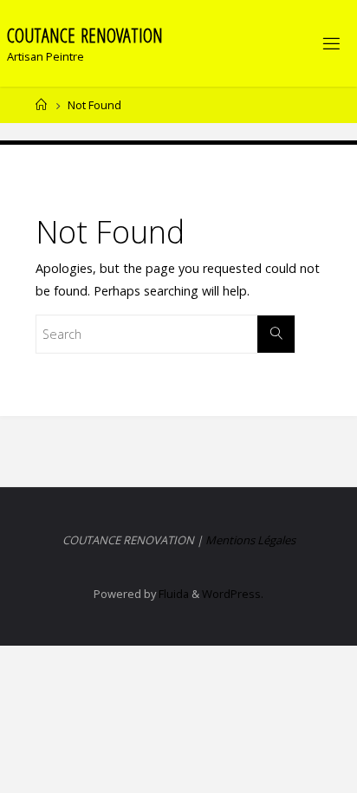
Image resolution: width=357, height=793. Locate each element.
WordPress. (232, 593)
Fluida (172, 593)
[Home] (41, 105)
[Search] (276, 334)
